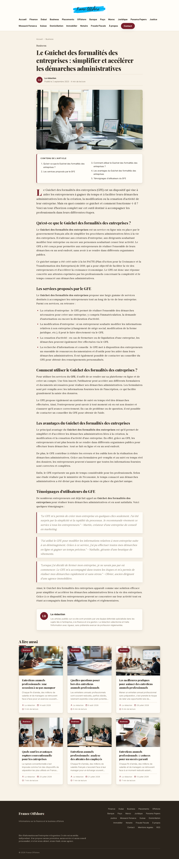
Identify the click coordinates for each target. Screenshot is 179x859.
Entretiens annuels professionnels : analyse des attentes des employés (86, 755)
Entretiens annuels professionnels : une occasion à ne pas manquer (38, 683)
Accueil (22, 19)
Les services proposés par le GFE (59, 171)
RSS (158, 827)
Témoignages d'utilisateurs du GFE (110, 178)
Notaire (84, 26)
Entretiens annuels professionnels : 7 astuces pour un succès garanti (134, 755)
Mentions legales (145, 827)
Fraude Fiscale (98, 26)
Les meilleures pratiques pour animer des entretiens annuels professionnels (136, 683)
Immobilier (71, 26)
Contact (128, 26)
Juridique (123, 19)
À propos (113, 26)
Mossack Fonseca (28, 26)
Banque (93, 19)
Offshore (81, 19)
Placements (68, 19)
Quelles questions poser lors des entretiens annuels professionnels (85, 683)
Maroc (111, 19)
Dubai (44, 19)
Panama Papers (139, 19)
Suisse (43, 26)
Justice (153, 19)
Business (54, 19)
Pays (102, 19)
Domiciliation (56, 26)
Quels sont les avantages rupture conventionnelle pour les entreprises (37, 755)
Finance (34, 19)
